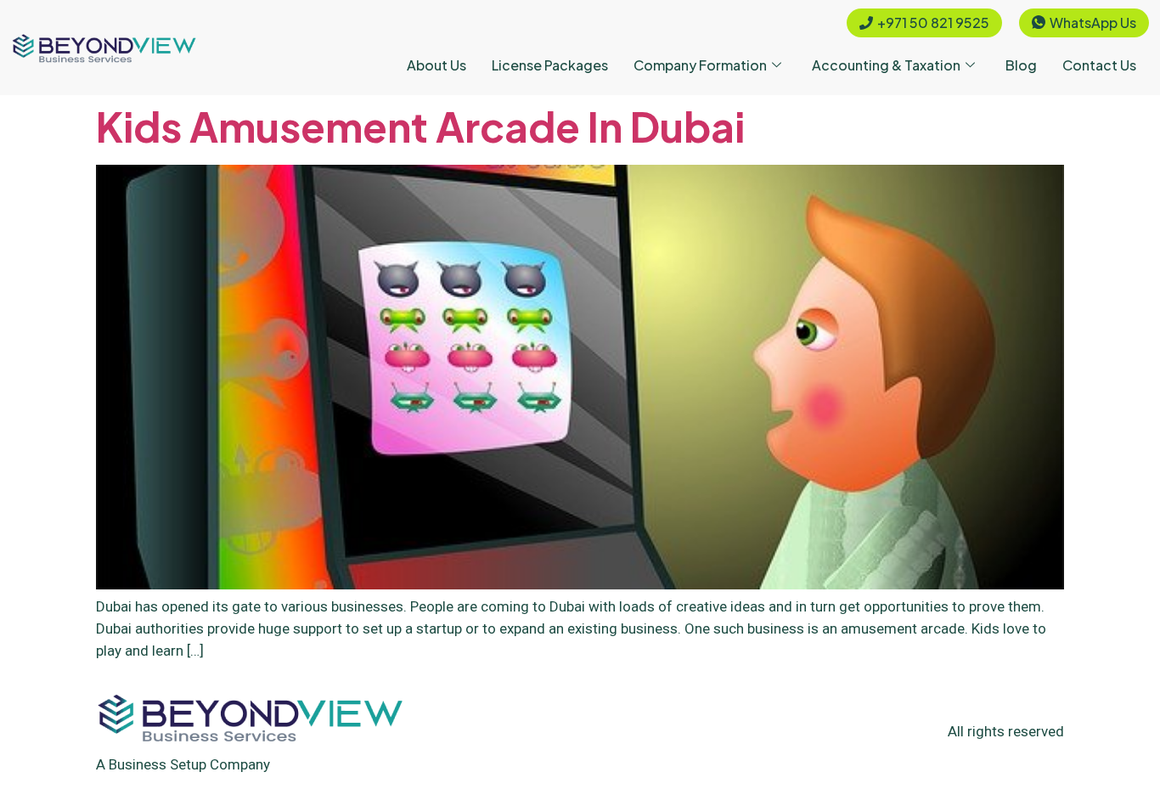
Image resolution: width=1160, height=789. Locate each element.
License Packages (550, 65)
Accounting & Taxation (886, 65)
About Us (436, 65)
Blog (1021, 65)
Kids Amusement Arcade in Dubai (420, 126)
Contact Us (1099, 65)
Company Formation (700, 65)
